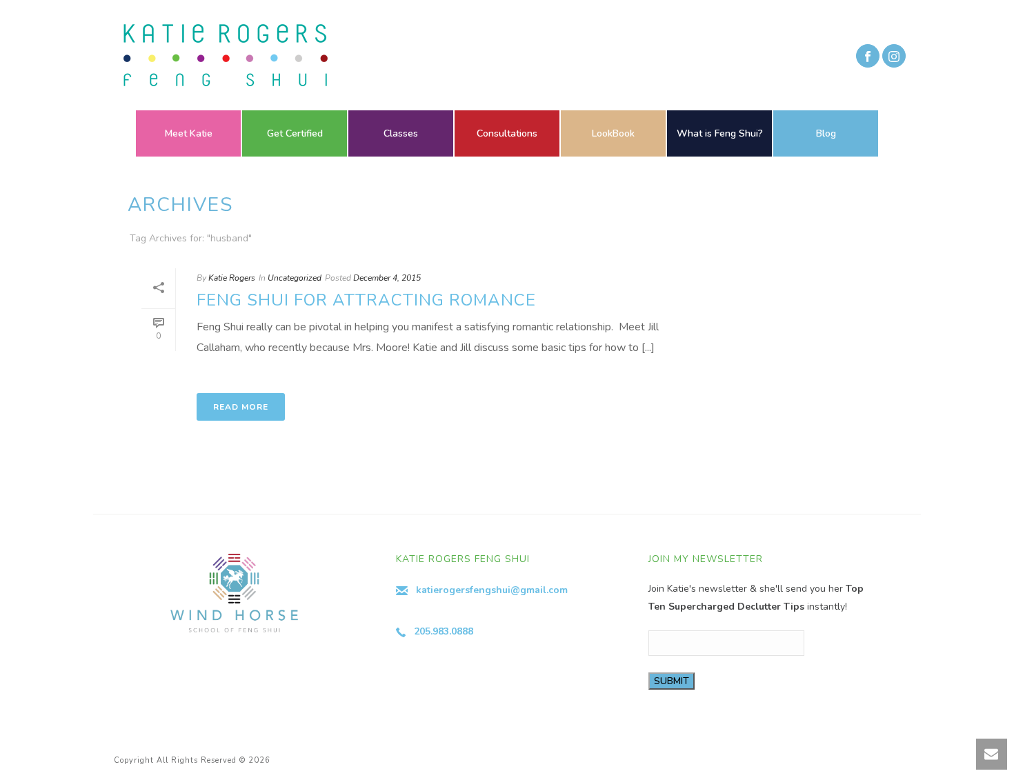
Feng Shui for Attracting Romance (366, 300)
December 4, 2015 (387, 277)
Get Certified (295, 133)
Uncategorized (294, 277)
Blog (826, 133)
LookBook (613, 133)
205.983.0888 (443, 631)
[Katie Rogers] (221, 55)
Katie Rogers (231, 277)
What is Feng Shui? (720, 133)
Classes (401, 133)
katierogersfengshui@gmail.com (492, 590)
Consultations (507, 133)
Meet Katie (188, 133)
